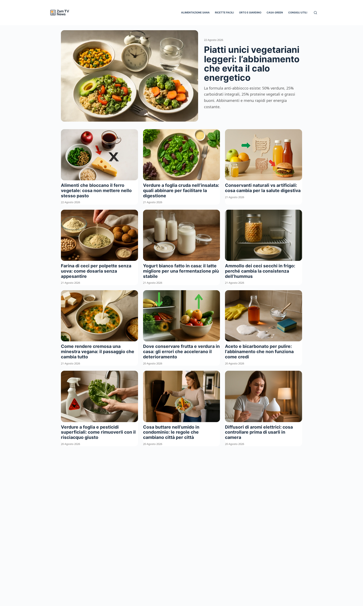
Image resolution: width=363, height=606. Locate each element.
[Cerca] (315, 12)
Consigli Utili (297, 12)
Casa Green (275, 12)
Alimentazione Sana (195, 12)
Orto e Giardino (250, 12)
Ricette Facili (224, 12)
